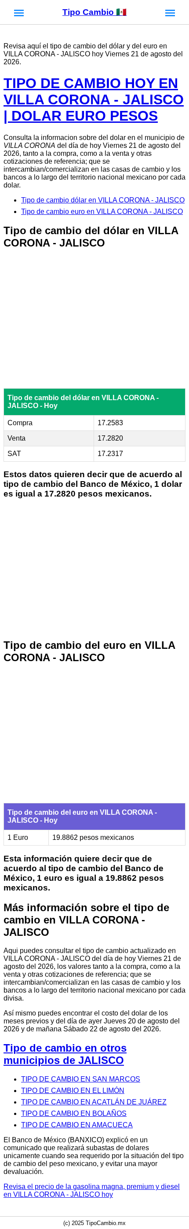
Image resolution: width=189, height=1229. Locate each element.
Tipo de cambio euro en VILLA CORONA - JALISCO (102, 211)
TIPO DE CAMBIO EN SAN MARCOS (80, 1079)
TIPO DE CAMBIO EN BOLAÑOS (74, 1113)
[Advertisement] (94, 319)
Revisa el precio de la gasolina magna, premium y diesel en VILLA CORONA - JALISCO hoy (92, 1190)
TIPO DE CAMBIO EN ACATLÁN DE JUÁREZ (94, 1102)
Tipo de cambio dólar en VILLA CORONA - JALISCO (103, 200)
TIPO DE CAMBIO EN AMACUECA (77, 1125)
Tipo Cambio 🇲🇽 (94, 12)
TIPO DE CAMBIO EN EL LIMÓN (72, 1090)
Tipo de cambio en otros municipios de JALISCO (65, 1054)
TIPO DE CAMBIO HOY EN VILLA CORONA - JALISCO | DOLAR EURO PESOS (94, 99)
